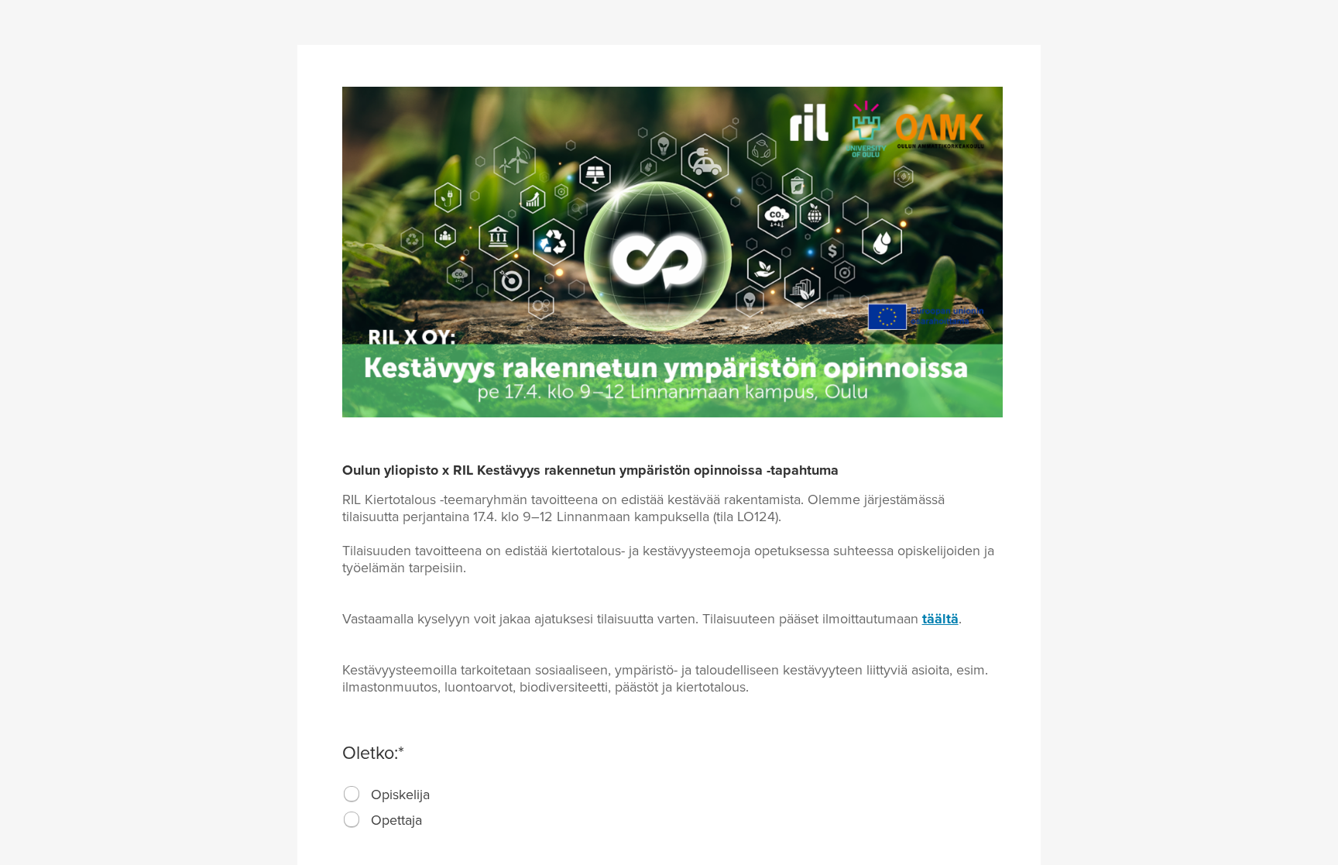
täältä (940, 618)
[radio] (351, 793)
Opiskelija (400, 794)
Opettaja (396, 820)
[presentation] (352, 794)
